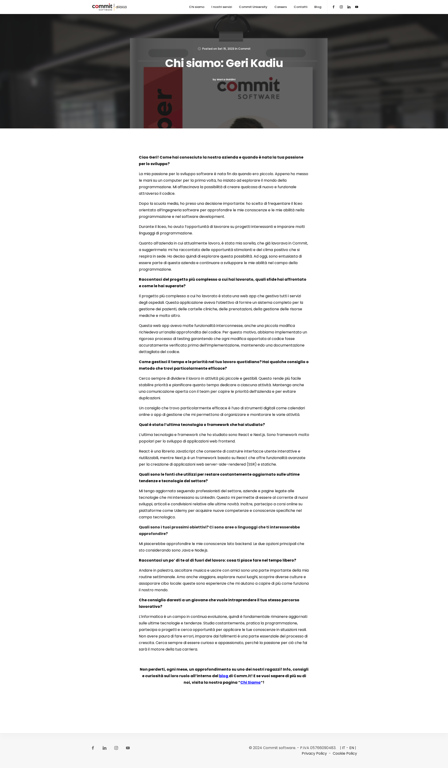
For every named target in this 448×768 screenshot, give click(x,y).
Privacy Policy (314, 753)
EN (351, 747)
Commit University (253, 7)
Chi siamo (196, 7)
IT (343, 747)
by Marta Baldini (224, 79)
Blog (317, 7)
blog (223, 676)
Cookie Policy (345, 753)
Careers (280, 7)
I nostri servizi (221, 7)
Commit (244, 49)
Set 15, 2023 (226, 49)
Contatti (300, 7)
